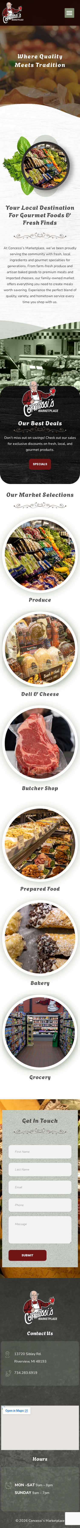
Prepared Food (40, 888)
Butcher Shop (40, 788)
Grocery (40, 1077)
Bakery (40, 982)
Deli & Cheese (40, 693)
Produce (40, 599)
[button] (69, 13)
